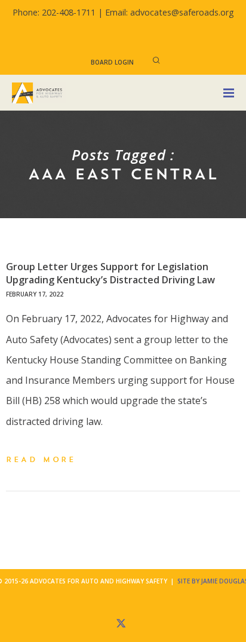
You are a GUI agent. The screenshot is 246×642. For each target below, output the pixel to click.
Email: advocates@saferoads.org (169, 12)
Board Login (112, 62)
